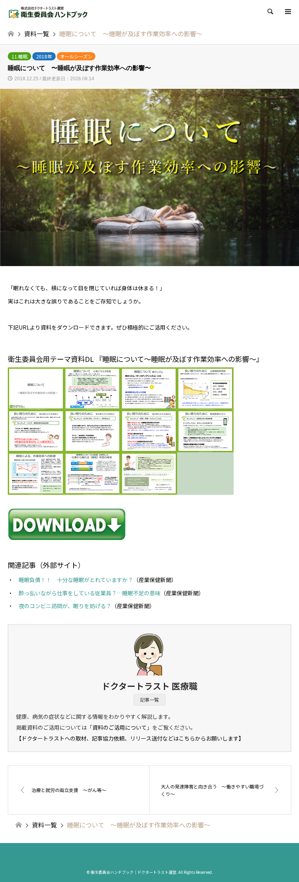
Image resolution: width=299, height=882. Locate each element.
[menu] (287, 11)
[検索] (269, 11)
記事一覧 (149, 699)
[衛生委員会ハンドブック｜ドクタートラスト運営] (48, 11)
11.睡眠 (20, 56)
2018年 (44, 56)
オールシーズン (76, 56)
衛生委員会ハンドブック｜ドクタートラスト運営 (133, 872)
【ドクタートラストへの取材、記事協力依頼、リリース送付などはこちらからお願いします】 (130, 738)
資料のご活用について (119, 727)
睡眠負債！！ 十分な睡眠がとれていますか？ (76, 580)
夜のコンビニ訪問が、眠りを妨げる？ (65, 606)
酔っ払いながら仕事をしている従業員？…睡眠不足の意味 (89, 593)
